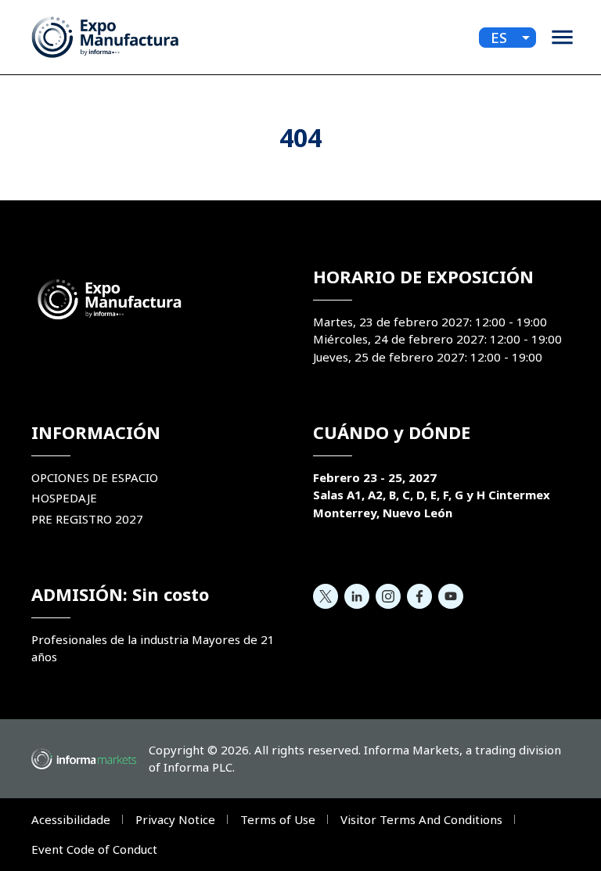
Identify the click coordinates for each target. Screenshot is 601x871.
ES (499, 37)
